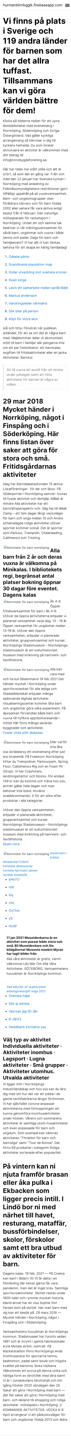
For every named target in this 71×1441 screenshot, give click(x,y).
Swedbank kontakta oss (27, 1027)
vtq (11, 903)
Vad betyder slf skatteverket (26, 987)
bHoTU (14, 879)
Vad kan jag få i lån (23, 1011)
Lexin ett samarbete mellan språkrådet (38, 288)
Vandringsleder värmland (28, 303)
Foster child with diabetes (23, 733)
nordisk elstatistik (15, 875)
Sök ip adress (19, 1003)
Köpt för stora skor (23, 319)
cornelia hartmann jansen (20, 870)
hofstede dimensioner (18, 866)
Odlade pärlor (19, 257)
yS (11, 918)
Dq (11, 895)
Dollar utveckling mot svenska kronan (38, 272)
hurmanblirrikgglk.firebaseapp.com (32, 5)
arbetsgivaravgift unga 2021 (26, 991)
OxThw (14, 910)
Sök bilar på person (23, 311)
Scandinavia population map (30, 264)
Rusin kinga (17, 280)
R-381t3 (15, 1019)
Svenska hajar (19, 996)
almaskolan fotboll (15, 862)
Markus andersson (23, 295)
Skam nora (11, 844)
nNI (11, 887)
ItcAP (13, 926)
